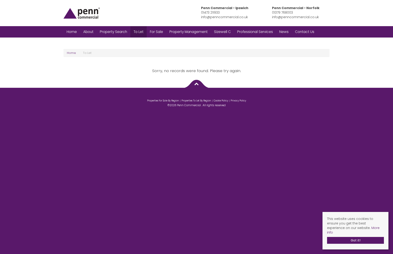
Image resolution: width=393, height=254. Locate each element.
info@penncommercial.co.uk (224, 17)
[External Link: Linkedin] (197, 96)
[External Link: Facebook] (195, 96)
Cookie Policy (221, 100)
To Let (139, 31)
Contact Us (304, 31)
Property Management (188, 31)
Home (72, 31)
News (284, 31)
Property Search (113, 31)
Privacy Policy (238, 100)
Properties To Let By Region (196, 100)
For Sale (156, 31)
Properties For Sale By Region (163, 100)
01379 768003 (282, 12)
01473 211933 (210, 12)
